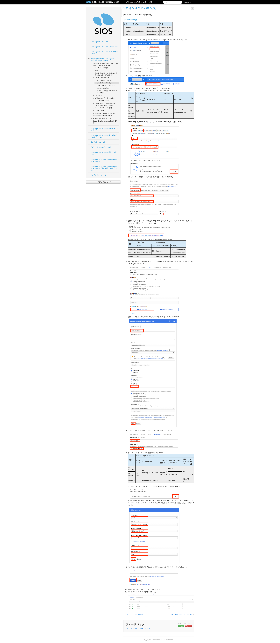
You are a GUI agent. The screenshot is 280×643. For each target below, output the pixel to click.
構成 (96, 70)
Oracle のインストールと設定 (103, 108)
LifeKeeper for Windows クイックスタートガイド (104, 53)
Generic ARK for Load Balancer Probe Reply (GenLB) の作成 (105, 104)
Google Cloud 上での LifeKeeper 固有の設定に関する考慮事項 (106, 74)
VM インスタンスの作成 (104, 83)
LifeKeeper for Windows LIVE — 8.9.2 (139, 2)
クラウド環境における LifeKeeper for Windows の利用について (103, 60)
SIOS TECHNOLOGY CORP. (106, 2)
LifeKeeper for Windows (99, 42)
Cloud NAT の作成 (103, 88)
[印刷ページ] (192, 8)
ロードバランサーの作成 (102, 101)
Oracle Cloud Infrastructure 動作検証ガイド (105, 122)
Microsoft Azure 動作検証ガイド (102, 116)
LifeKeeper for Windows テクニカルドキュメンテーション (104, 136)
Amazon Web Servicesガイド (102, 118)
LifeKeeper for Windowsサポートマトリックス (104, 153)
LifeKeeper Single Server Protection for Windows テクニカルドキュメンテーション (104, 168)
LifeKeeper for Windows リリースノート (104, 47)
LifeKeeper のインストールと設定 (105, 98)
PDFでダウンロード (104, 182)
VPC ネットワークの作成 (104, 80)
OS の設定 (98, 95)
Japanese (188, 2)
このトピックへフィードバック (138, 628)
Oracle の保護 (99, 110)
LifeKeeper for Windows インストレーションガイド (104, 129)
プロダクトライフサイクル (98, 175)
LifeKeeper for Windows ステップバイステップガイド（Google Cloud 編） (105, 64)
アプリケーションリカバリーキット (101, 147)
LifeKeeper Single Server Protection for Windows (104, 160)
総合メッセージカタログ (98, 142)
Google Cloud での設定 (102, 78)
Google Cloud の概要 (101, 68)
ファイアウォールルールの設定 (106, 85)
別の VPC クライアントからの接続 (105, 113)
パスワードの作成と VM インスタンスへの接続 (107, 92)
